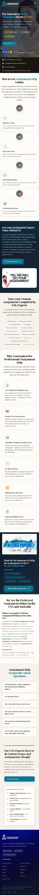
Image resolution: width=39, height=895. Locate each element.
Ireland (4, 869)
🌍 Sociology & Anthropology (12, 344)
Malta (21, 872)
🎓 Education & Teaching (28, 334)
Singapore (23, 869)
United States (6, 863)
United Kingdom (25, 863)
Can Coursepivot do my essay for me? (19, 704)
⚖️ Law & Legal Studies (14, 324)
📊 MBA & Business (12, 321)
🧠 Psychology (27, 324)
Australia (22, 866)
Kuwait (4, 876)
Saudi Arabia (6, 879)
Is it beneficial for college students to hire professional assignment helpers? (19, 686)
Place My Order (12, 779)
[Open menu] (35, 3)
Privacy (10, 892)
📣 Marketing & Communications (19, 341)
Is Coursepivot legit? (19, 696)
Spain (3, 872)
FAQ (15, 892)
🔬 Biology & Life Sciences (27, 331)
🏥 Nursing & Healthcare (26, 321)
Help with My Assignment (17, 588)
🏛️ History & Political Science (11, 334)
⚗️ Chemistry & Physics (14, 338)
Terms (4, 892)
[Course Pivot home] (10, 3)
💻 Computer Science (12, 328)
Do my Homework (11, 261)
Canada (4, 866)
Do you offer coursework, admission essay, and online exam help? (19, 732)
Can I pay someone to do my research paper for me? (19, 713)
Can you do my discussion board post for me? (19, 722)
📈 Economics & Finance (26, 328)
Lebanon (22, 876)
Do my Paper (8, 43)
